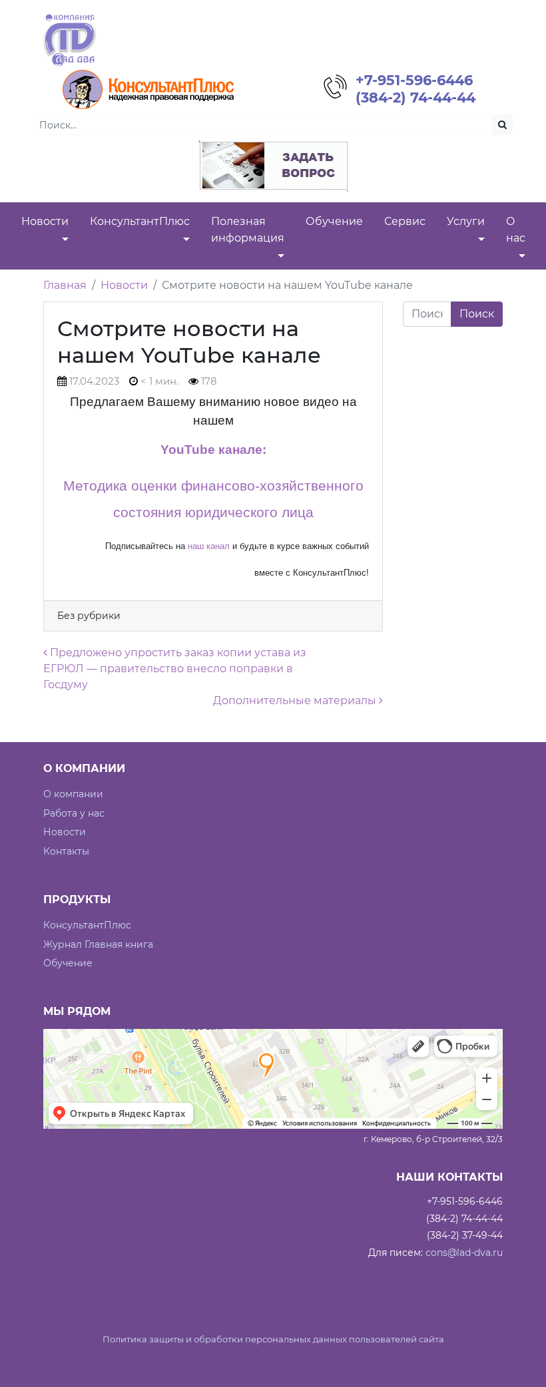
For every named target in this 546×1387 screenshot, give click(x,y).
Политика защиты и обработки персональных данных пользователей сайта (273, 1339)
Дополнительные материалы (296, 700)
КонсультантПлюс (87, 925)
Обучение (68, 963)
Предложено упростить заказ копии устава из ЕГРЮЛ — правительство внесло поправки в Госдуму (174, 668)
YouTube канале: (213, 450)
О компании (73, 794)
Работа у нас (74, 813)
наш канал (209, 546)
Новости (124, 285)
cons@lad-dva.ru (464, 1253)
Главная (65, 285)
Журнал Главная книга (98, 944)
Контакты (66, 851)
